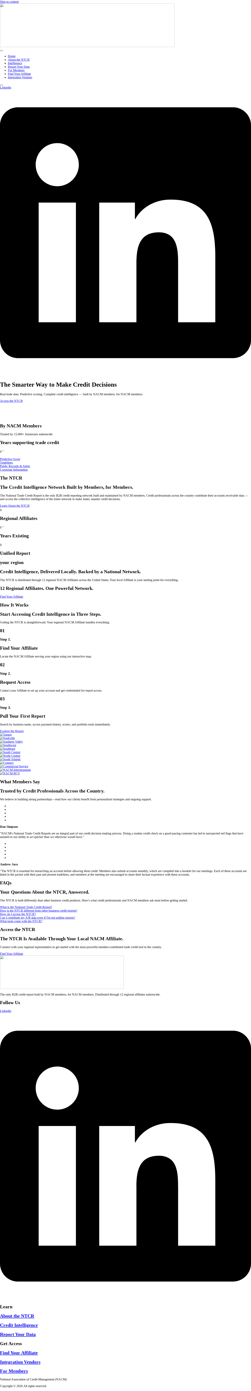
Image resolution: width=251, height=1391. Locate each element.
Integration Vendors (20, 77)
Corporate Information (14, 469)
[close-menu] (1, 85)
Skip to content (9, 1)
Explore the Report (12, 731)
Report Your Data (19, 66)
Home (11, 56)
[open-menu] (1, 50)
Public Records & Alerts (15, 466)
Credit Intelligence (19, 1325)
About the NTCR (19, 59)
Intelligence (15, 63)
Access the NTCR (11, 401)
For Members (16, 70)
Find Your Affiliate (19, 73)
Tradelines (6, 462)
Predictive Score (10, 459)
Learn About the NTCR (15, 505)
